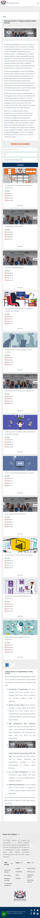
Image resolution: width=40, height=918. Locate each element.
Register (20, 205)
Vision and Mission (7, 871)
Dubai (17, 875)
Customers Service (30, 876)
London (18, 868)
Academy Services (7, 879)
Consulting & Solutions (8, 884)
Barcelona (19, 871)
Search (21, 165)
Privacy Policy (31, 868)
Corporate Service (30, 881)
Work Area (7, 875)
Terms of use (31, 871)
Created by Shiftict (17, 913)
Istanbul (18, 878)
